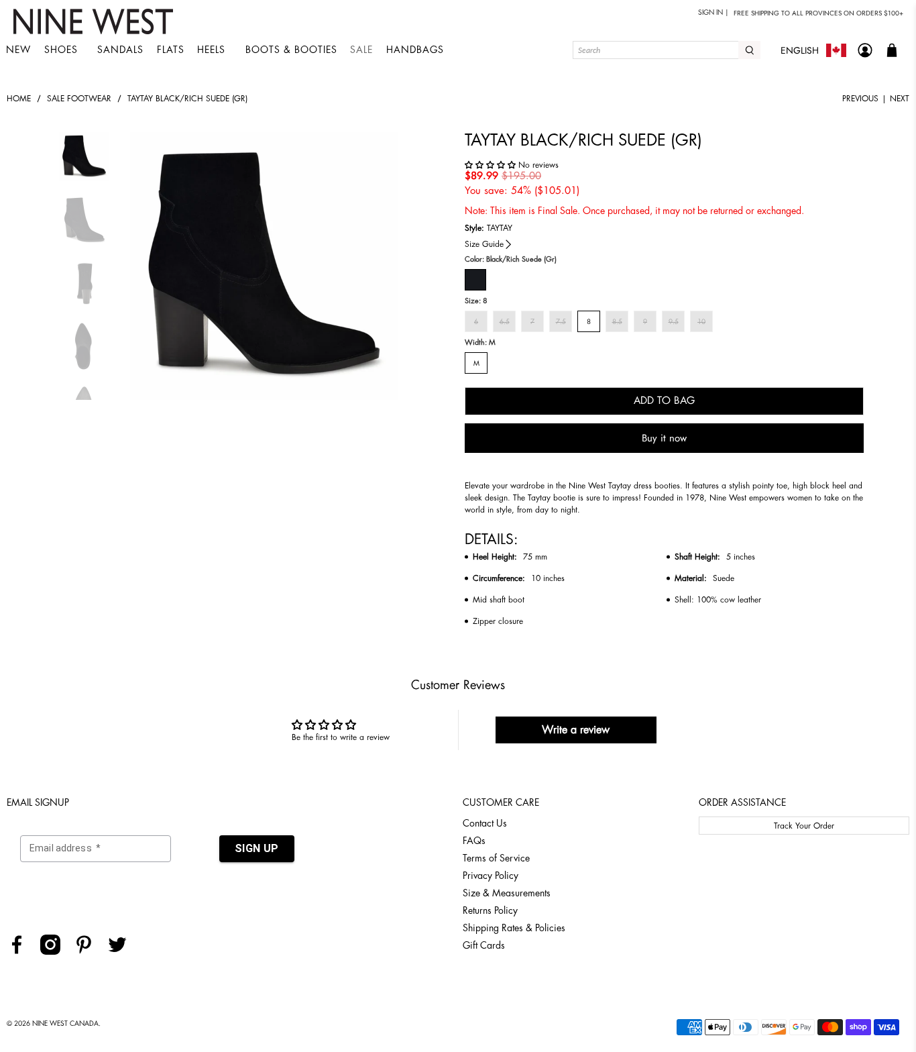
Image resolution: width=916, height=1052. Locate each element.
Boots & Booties (291, 49)
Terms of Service (496, 858)
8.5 (617, 322)
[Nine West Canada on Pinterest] (89, 951)
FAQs (474, 840)
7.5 (561, 322)
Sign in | (713, 12)
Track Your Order (804, 826)
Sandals (120, 49)
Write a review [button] (576, 730)
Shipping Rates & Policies (514, 928)
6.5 (505, 322)
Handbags (415, 49)
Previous (860, 99)
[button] (491, 165)
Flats (170, 49)
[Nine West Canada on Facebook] (22, 951)
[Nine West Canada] (95, 21)
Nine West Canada (65, 1023)
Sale (361, 49)
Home (19, 99)
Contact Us (485, 823)
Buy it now (664, 438)
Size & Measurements (507, 893)
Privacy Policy (490, 875)
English (800, 50)
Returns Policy (490, 910)
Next (899, 99)
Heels (211, 49)
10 (701, 322)
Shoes (61, 49)
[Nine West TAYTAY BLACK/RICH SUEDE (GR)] (264, 266)
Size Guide (484, 244)
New (18, 49)
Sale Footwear (79, 99)
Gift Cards (484, 945)
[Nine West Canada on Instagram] (55, 951)
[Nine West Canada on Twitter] (122, 951)
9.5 (674, 322)
